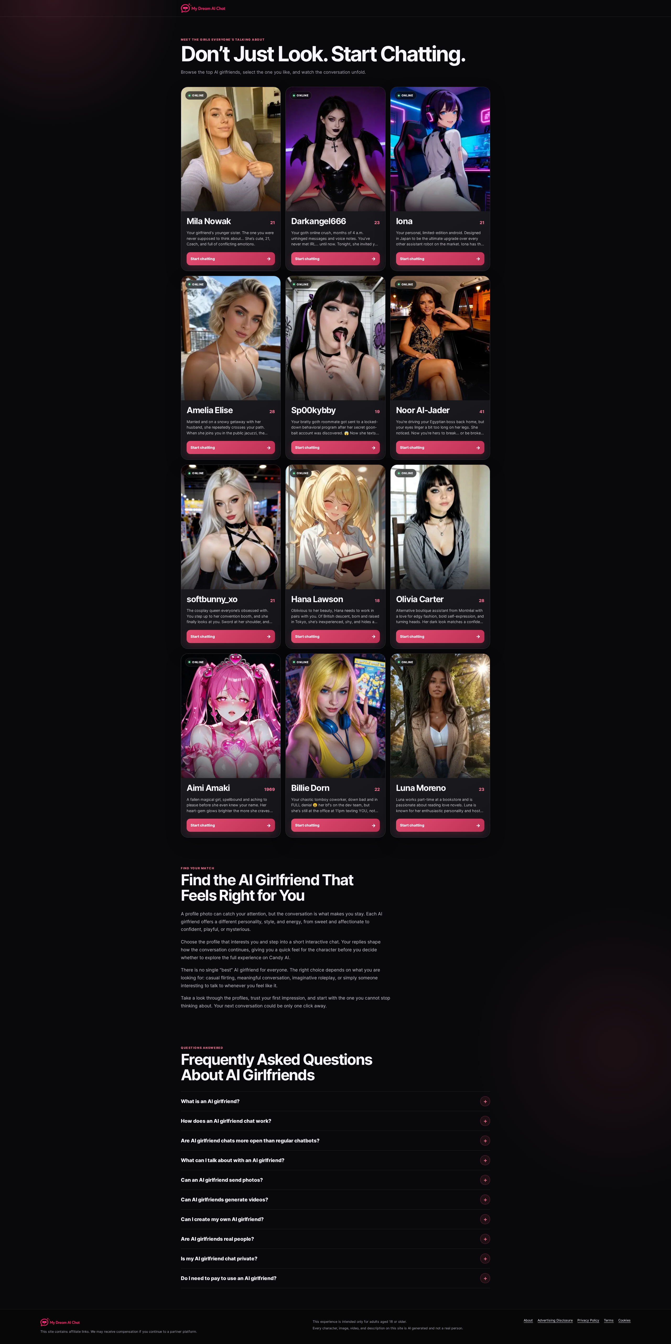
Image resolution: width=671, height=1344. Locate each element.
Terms (609, 1320)
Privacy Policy (588, 1320)
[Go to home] (203, 8)
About (528, 1320)
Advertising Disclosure (555, 1320)
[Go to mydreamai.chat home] (60, 1322)
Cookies (624, 1320)
